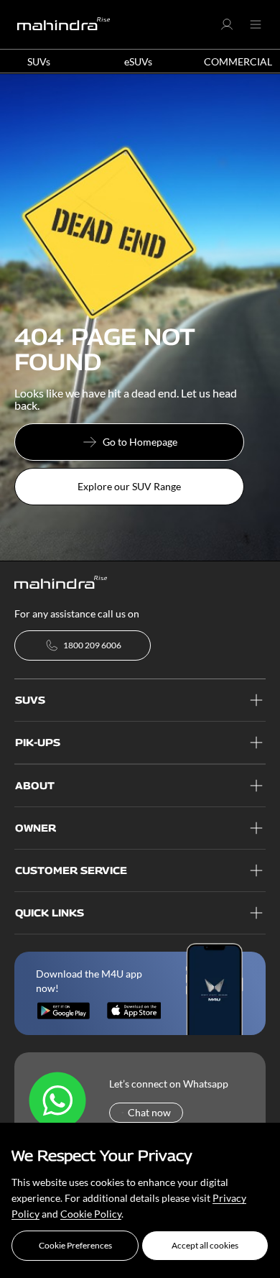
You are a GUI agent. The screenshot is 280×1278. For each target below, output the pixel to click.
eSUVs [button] (138, 61)
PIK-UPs (37, 742)
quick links (49, 912)
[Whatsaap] (57, 1101)
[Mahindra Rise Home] (64, 24)
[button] (75, 1246)
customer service (71, 870)
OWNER (35, 828)
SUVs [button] (38, 61)
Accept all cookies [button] (205, 1245)
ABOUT (35, 785)
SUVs (30, 700)
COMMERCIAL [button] (238, 61)
